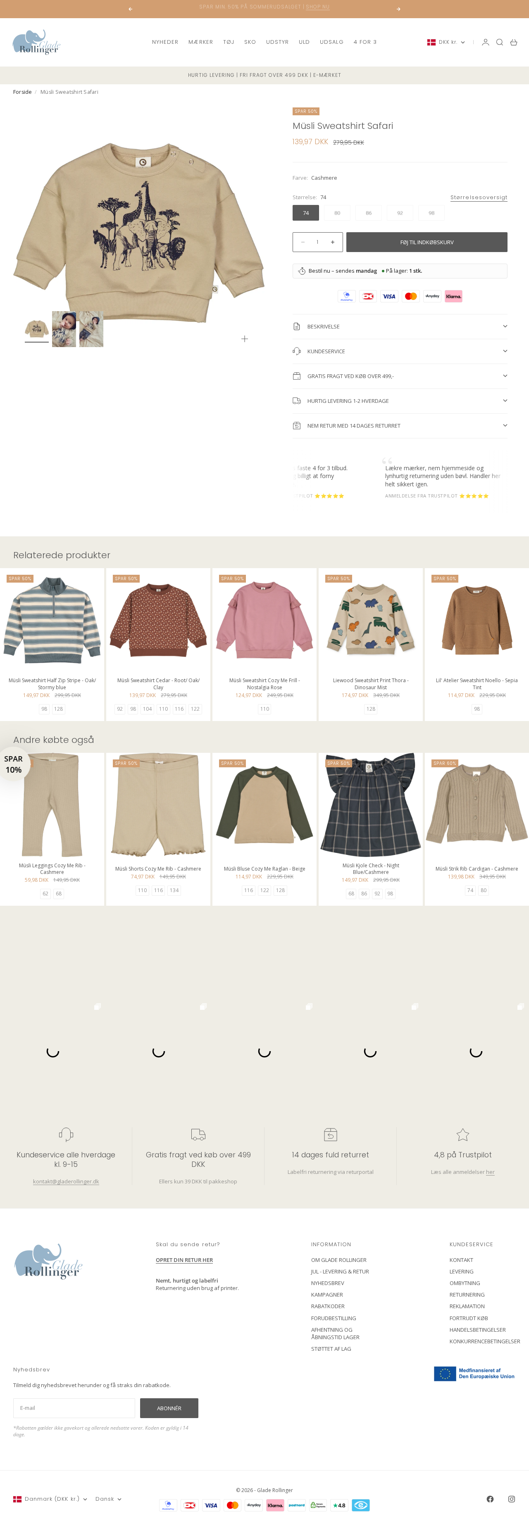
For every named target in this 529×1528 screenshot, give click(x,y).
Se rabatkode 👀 (184, 809)
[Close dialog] (415, 664)
